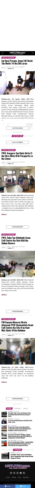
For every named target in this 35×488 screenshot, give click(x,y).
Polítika (8, 477)
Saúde (19, 477)
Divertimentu (26, 477)
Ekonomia (14, 477)
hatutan (10, 68)
